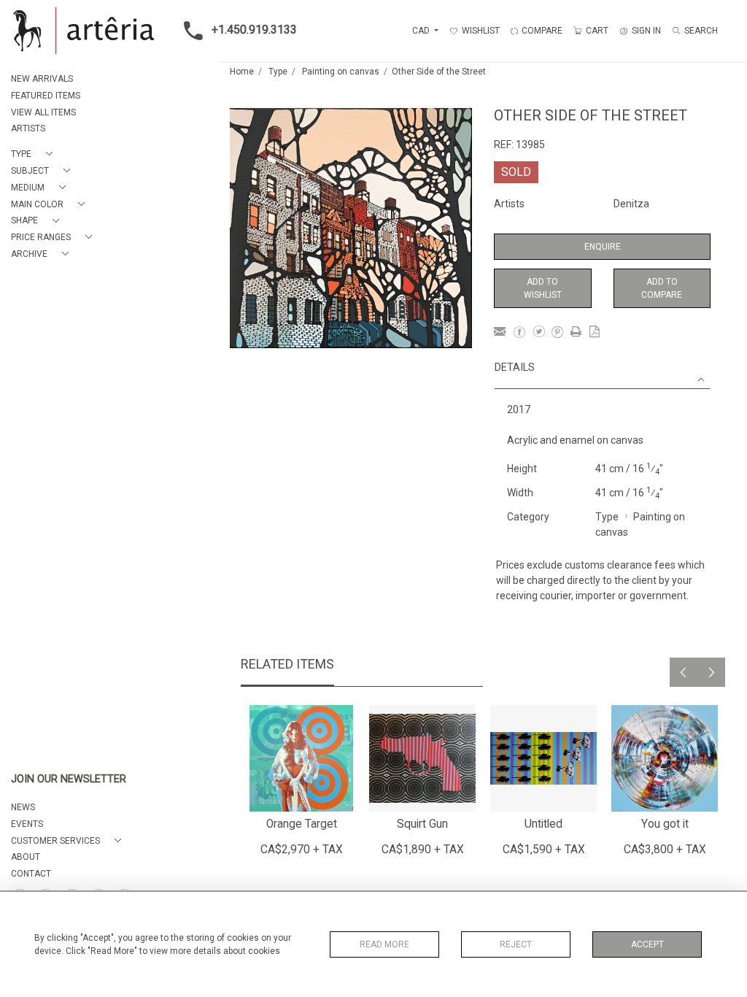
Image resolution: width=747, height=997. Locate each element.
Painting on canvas (340, 71)
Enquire (602, 247)
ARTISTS (28, 128)
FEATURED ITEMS (45, 96)
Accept (647, 944)
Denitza (631, 203)
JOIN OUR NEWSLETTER (68, 779)
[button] (34, 154)
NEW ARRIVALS (42, 79)
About (25, 857)
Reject (516, 944)
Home (242, 71)
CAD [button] (422, 31)
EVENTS (27, 824)
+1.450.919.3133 (254, 29)
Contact (31, 874)
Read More (384, 944)
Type (277, 71)
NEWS (23, 807)
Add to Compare (661, 288)
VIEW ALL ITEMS (43, 112)
